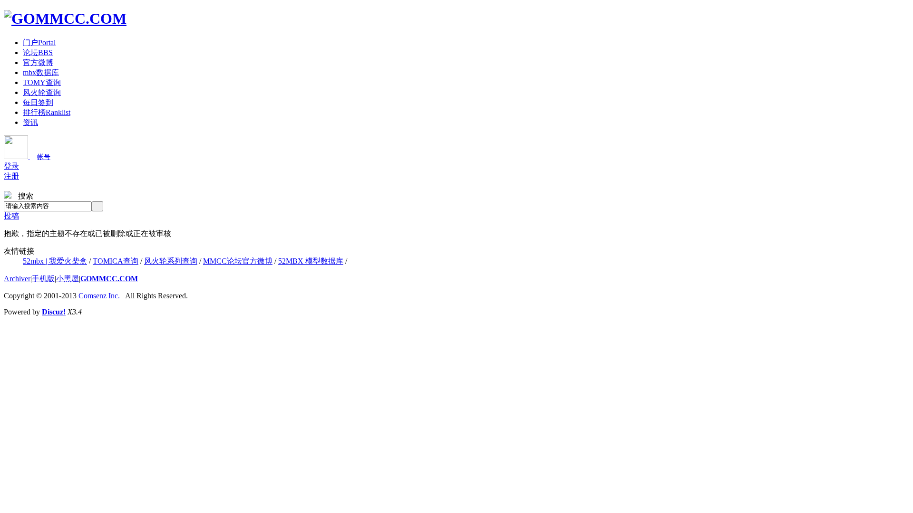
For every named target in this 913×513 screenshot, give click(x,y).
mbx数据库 (41, 72)
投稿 (11, 216)
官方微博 (38, 62)
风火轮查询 (42, 92)
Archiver (17, 279)
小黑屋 (67, 279)
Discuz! (54, 312)
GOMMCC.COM (109, 279)
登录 (11, 166)
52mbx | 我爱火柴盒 (55, 261)
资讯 (30, 122)
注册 (11, 176)
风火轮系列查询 (170, 261)
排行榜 (46, 112)
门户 (39, 42)
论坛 (38, 52)
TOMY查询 (42, 82)
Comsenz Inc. (99, 296)
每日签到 (38, 102)
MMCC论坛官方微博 (237, 261)
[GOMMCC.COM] (65, 18)
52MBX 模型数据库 (310, 261)
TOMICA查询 (115, 261)
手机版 (43, 279)
